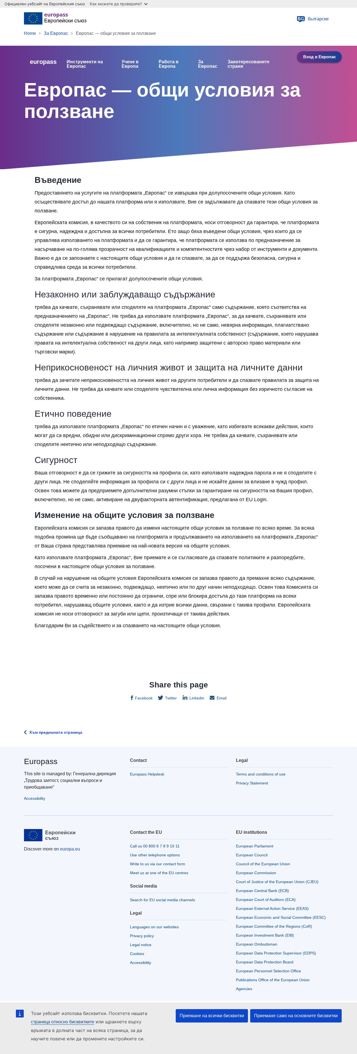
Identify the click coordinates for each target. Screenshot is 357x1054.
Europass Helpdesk (147, 774)
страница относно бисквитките (62, 1021)
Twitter (171, 698)
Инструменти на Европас (85, 64)
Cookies (137, 953)
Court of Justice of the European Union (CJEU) (277, 881)
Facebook (144, 698)
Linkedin (196, 698)
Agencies (244, 989)
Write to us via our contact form (157, 864)
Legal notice (140, 944)
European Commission (256, 873)
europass (43, 61)
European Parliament (254, 846)
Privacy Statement (252, 783)
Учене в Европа (130, 64)
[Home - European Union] (55, 19)
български (313, 18)
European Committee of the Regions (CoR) (274, 926)
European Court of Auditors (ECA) (266, 899)
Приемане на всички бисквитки (212, 1015)
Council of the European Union (263, 864)
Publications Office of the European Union (273, 980)
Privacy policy (142, 936)
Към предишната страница (56, 732)
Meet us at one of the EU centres (159, 873)
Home (30, 33)
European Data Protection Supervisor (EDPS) (276, 953)
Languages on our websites (154, 927)
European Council (251, 855)
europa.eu (70, 849)
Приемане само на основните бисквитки (296, 1015)
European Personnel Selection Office (268, 971)
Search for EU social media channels (162, 900)
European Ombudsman (256, 944)
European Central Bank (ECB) (262, 890)
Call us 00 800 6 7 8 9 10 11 (155, 846)
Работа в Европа (168, 64)
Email (221, 698)
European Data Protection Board (264, 962)
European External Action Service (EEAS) (272, 908)
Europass (40, 761)
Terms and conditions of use (261, 774)
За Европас (56, 33)
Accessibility (34, 798)
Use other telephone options (155, 855)
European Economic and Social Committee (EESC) (281, 917)
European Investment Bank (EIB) (265, 935)
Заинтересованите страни (248, 64)
